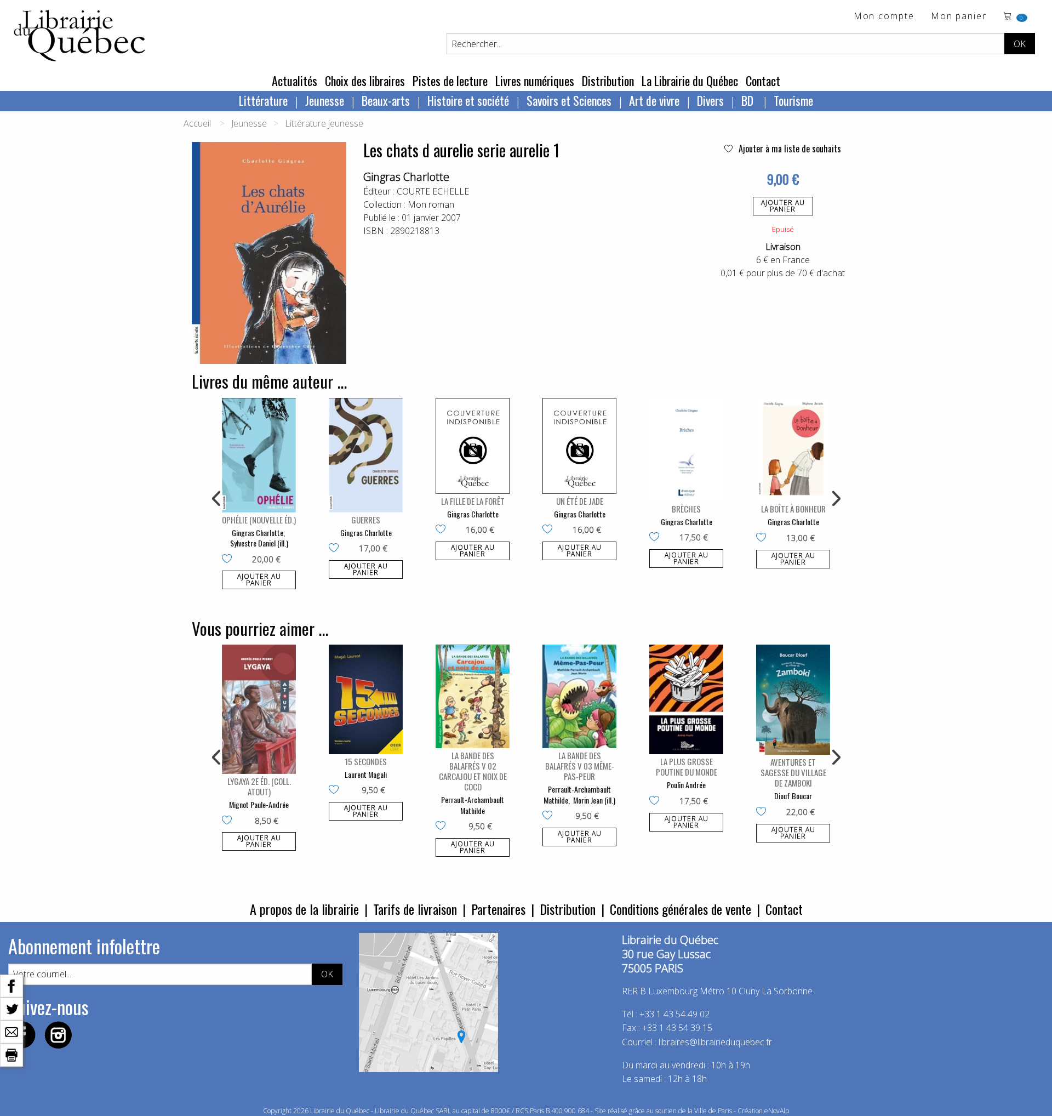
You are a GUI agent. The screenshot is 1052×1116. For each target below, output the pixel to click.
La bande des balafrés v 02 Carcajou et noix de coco (473, 771)
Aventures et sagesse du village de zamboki (793, 772)
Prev (217, 499)
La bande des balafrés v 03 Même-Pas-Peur (579, 765)
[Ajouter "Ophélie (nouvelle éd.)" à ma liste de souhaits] (229, 560)
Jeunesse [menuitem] (324, 100)
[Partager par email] (11, 1031)
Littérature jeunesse (324, 123)
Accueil (197, 123)
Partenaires (498, 909)
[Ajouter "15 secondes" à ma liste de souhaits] (336, 790)
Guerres (365, 520)
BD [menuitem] (748, 100)
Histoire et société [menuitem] (468, 100)
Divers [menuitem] (710, 100)
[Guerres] (366, 455)
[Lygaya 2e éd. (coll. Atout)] (259, 709)
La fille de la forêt (473, 501)
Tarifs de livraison (415, 909)
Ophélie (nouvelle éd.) (259, 520)
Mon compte (884, 17)
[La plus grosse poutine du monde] (686, 700)
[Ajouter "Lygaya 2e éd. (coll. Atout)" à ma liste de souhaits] (229, 821)
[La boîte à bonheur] (793, 450)
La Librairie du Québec (690, 81)
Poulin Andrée (686, 784)
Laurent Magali (366, 774)
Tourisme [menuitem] (793, 100)
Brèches (686, 509)
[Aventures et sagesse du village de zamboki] (793, 700)
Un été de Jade (579, 501)
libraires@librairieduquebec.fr (715, 1042)
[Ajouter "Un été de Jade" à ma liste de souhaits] (549, 530)
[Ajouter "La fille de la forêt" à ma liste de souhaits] (443, 530)
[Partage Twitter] (11, 1008)
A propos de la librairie (304, 909)
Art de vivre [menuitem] (654, 100)
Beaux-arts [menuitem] (386, 100)
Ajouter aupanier (783, 206)
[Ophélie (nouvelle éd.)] (259, 455)
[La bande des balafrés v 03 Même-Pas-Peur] (579, 696)
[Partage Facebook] (11, 985)
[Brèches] (686, 450)
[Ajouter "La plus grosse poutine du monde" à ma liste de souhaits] (656, 801)
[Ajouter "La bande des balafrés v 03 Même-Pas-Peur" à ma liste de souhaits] (549, 816)
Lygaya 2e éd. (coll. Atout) (259, 786)
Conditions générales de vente (680, 909)
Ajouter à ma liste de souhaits (788, 148)
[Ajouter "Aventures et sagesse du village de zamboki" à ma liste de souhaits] (763, 812)
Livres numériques (534, 81)
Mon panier (959, 17)
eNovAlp (776, 1110)
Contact (763, 81)
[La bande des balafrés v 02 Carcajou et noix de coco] (473, 696)
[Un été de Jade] (579, 446)
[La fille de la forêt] (473, 446)
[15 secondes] (366, 699)
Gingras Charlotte (406, 176)
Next (835, 499)
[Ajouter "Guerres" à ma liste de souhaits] (336, 549)
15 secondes (366, 761)
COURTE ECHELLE (433, 191)
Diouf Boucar (793, 795)
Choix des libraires (365, 81)
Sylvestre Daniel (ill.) (259, 543)
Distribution (608, 81)
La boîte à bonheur (793, 509)
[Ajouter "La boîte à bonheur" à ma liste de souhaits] (763, 538)
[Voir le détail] (259, 455)
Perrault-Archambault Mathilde (472, 805)
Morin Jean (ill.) (594, 800)
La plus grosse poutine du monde (686, 766)
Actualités (294, 81)
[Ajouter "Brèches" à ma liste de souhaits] (656, 538)
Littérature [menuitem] (263, 100)
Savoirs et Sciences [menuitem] (569, 100)
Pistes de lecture (450, 81)
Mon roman (431, 204)
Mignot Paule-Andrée (259, 804)
